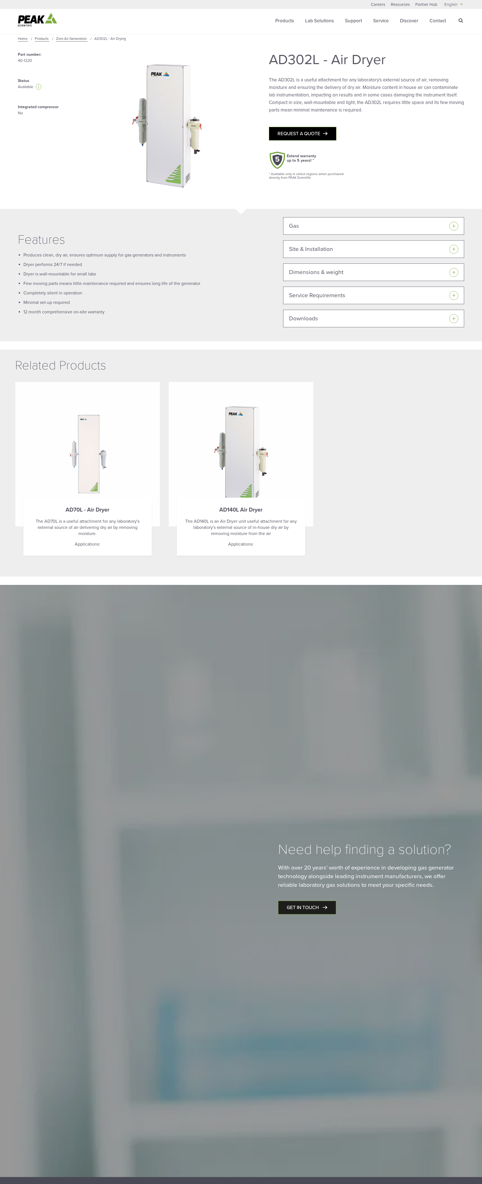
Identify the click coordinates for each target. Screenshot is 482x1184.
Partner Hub (426, 4)
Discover (409, 21)
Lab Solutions (319, 21)
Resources (400, 4)
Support (353, 21)
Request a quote (299, 134)
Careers (378, 4)
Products (284, 21)
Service (381, 21)
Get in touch (303, 908)
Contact (438, 21)
